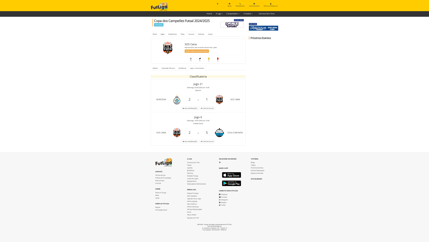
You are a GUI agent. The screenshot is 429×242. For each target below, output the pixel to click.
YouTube (224, 197)
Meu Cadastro (192, 196)
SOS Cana (235, 99)
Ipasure (198, 90)
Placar (189, 165)
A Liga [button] (218, 13)
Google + (223, 202)
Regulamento (191, 181)
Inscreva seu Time (193, 162)
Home (209, 13)
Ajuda (157, 198)
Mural (189, 212)
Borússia (161, 99)
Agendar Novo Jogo (194, 199)
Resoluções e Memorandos (196, 184)
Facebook (223, 194)
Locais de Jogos (192, 178)
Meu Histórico (192, 204)
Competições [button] (232, 13)
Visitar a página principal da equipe (197, 51)
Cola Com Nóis (235, 132)
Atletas (155, 68)
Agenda (189, 168)
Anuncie (158, 183)
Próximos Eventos (257, 168)
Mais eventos (158, 25)
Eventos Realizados (257, 170)
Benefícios (190, 170)
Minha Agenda (192, 201)
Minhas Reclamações (194, 209)
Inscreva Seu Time (267, 13)
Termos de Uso (160, 175)
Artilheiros (182, 68)
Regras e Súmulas (257, 173)
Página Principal (192, 193)
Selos (157, 195)
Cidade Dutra (198, 123)
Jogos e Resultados (197, 68)
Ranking (190, 173)
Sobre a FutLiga (160, 193)
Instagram (224, 200)
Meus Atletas (191, 215)
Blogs (253, 162)
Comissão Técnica (168, 68)
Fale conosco (159, 180)
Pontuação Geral (161, 210)
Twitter (223, 205)
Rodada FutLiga (192, 176)
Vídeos (253, 165)
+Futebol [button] (247, 13)
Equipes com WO (193, 218)
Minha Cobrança (193, 207)
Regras (157, 207)
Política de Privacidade (163, 178)
